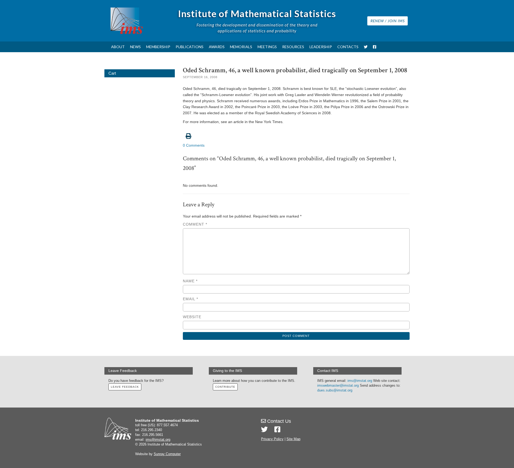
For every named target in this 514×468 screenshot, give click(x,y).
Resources (293, 46)
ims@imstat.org (359, 381)
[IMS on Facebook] (374, 46)
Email (190, 299)
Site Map (293, 439)
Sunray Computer (167, 454)
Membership (158, 46)
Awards (217, 46)
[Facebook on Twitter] (277, 429)
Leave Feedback (125, 386)
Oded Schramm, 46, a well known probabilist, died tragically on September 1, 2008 (295, 70)
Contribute (225, 386)
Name (190, 281)
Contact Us (278, 421)
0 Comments (194, 145)
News (135, 46)
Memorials (241, 46)
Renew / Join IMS (388, 20)
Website (192, 317)
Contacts (347, 46)
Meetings (267, 46)
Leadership (320, 46)
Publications (189, 46)
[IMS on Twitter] (365, 46)
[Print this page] (296, 133)
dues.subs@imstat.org (334, 390)
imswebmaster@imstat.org (338, 385)
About (118, 46)
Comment (195, 224)
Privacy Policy (272, 439)
